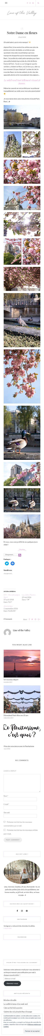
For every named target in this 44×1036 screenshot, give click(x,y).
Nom (6, 796)
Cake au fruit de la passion (13, 1008)
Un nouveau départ (11, 680)
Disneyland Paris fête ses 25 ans (16, 715)
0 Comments (8, 619)
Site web (7, 813)
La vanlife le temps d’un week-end (16, 1004)
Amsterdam (8, 606)
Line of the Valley (21, 630)
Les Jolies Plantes (29, 595)
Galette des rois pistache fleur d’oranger (18, 1012)
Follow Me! (8, 928)
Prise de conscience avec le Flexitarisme (19, 746)
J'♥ (22, 28)
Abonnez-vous (12, 983)
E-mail (6, 804)
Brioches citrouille (10, 1000)
